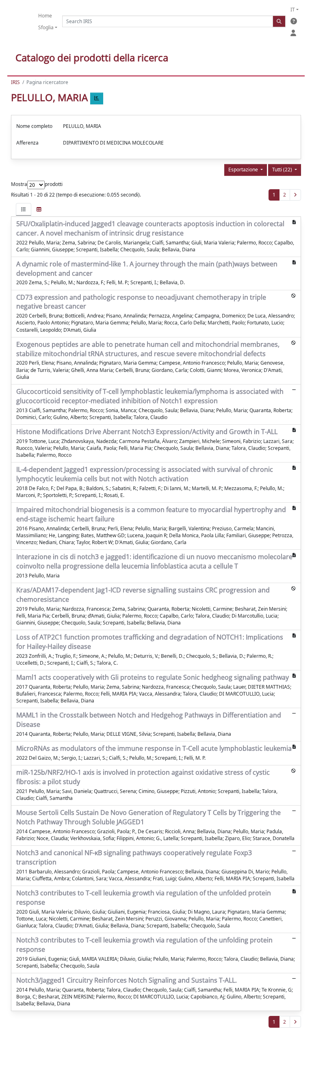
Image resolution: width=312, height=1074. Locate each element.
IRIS (15, 82)
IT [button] (292, 9)
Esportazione (243, 169)
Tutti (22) (282, 169)
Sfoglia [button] (46, 27)
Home (45, 15)
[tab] (23, 209)
